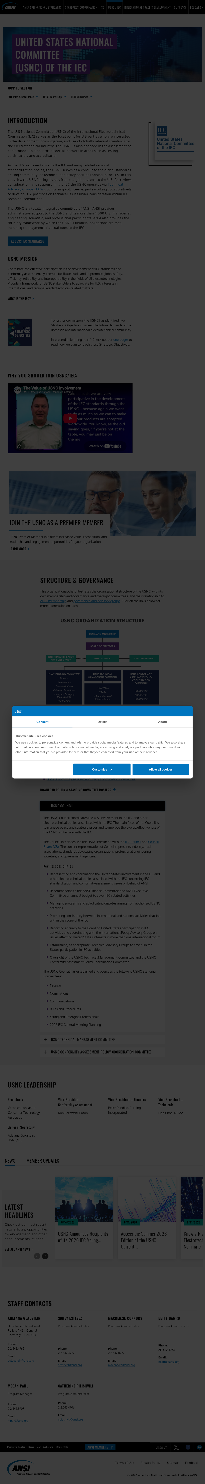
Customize (99, 769)
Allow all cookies (161, 769)
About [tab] (162, 721)
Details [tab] (103, 721)
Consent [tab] (42, 721)
